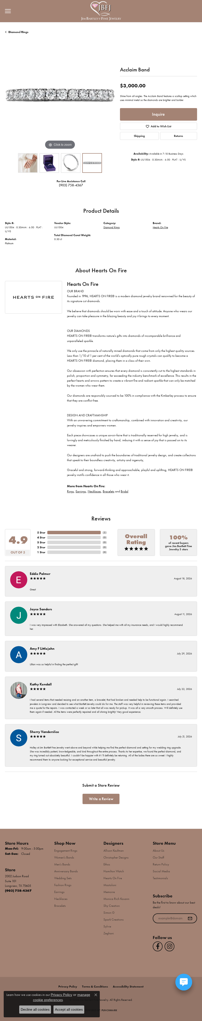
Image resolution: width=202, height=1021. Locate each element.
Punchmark (109, 1010)
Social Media (161, 871)
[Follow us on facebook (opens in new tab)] (158, 946)
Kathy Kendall (41, 684)
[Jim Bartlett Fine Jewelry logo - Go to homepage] (101, 11)
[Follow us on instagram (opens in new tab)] (169, 946)
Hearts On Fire (160, 227)
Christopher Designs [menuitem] (116, 857)
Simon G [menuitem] (109, 912)
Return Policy (161, 864)
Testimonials (160, 878)
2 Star (41, 547)
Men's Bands (62, 864)
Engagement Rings (65, 850)
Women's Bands (64, 857)
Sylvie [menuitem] (107, 926)
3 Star (41, 542)
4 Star (41, 537)
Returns (178, 136)
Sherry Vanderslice (44, 731)
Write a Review (101, 798)
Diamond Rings (18, 32)
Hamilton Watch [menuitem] (113, 871)
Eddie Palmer (40, 573)
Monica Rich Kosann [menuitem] (116, 899)
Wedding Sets (63, 878)
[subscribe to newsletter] (190, 918)
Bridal (124, 491)
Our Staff (158, 857)
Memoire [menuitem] (109, 892)
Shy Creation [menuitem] (111, 906)
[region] (60, 96)
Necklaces (94, 491)
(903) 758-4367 (71, 185)
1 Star (41, 552)
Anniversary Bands (66, 871)
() (104, 533)
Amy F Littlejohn (42, 648)
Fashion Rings (62, 885)
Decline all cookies (35, 1009)
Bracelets (108, 491)
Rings (70, 491)
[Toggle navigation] (6, 11)
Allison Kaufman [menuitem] (113, 850)
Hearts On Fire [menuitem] (112, 878)
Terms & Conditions (95, 987)
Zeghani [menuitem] (108, 933)
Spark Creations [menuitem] (113, 919)
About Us (158, 850)
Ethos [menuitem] (106, 864)
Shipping (139, 136)
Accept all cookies (69, 1009)
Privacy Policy (67, 987)
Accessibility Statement (128, 987)
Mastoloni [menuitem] (109, 885)
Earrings (81, 491)
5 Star (41, 533)
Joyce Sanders (41, 609)
